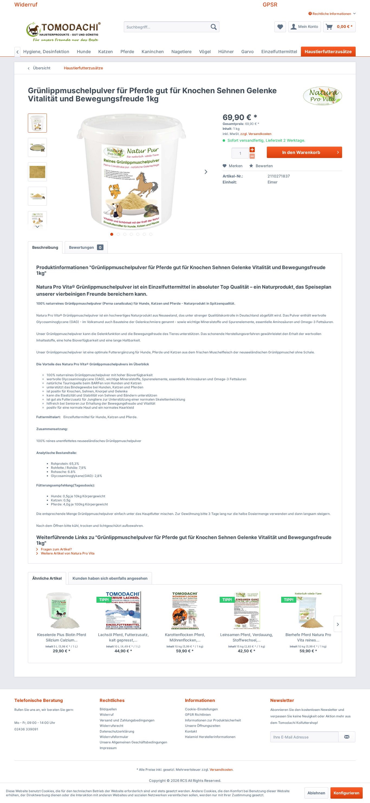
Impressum (108, 748)
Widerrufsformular (114, 737)
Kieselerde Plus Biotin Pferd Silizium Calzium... (61, 637)
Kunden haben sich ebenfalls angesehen (110, 578)
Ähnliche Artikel (47, 578)
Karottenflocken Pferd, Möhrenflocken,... (185, 637)
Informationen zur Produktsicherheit (213, 720)
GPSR (270, 4)
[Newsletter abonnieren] (346, 736)
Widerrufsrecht (111, 726)
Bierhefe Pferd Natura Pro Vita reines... (308, 637)
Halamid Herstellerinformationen (210, 737)
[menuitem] (330, 13)
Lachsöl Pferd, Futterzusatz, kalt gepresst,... (123, 637)
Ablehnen (316, 793)
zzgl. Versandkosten (255, 134)
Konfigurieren (346, 793)
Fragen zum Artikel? (56, 549)
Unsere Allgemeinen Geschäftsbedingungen (133, 742)
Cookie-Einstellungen (201, 709)
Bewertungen (85, 247)
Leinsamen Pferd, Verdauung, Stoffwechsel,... (246, 637)
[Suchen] (213, 26)
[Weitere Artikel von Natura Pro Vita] (322, 95)
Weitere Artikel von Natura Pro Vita (67, 553)
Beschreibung (45, 247)
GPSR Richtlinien (198, 714)
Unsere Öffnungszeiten (202, 726)
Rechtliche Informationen (332, 14)
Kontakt (191, 731)
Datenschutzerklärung (117, 731)
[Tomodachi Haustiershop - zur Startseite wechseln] (64, 32)
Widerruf (25, 4)
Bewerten (264, 165)
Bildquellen (108, 709)
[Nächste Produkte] (338, 624)
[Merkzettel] (280, 26)
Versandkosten (221, 769)
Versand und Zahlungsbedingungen (127, 720)
